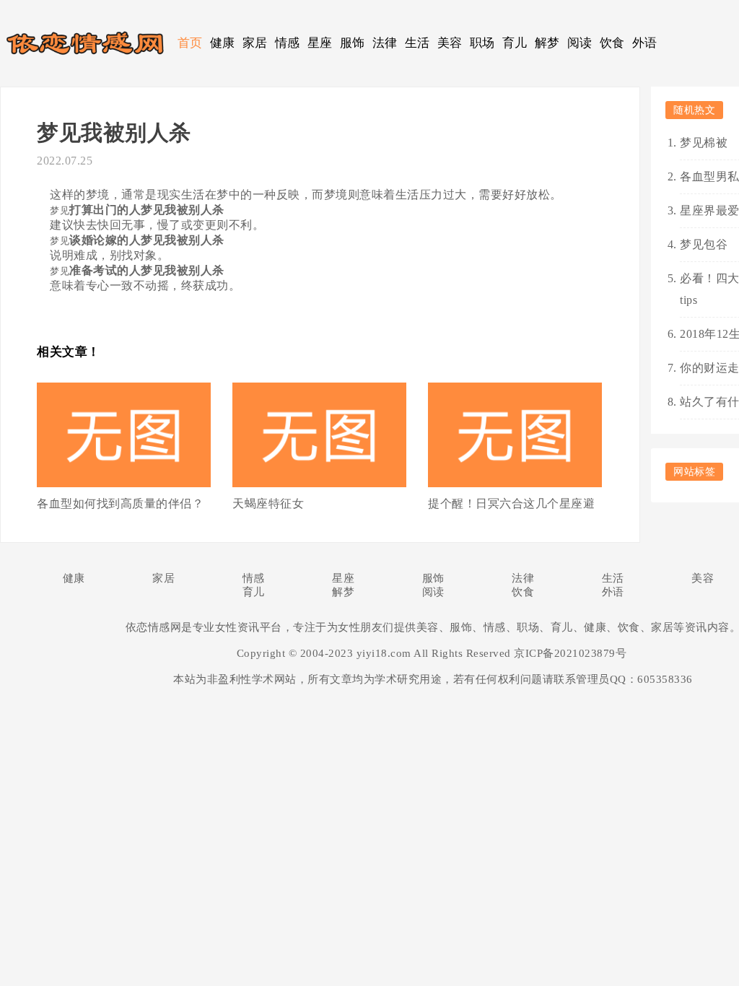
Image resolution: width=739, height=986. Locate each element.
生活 (417, 43)
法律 (385, 43)
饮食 (612, 43)
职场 (482, 43)
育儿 (515, 43)
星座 (320, 43)
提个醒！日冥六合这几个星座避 (511, 503)
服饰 (352, 43)
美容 (450, 43)
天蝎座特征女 (268, 503)
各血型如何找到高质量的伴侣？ (120, 503)
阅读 (579, 43)
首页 (190, 43)
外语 (644, 43)
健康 (222, 43)
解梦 (547, 43)
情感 (287, 43)
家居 (255, 43)
